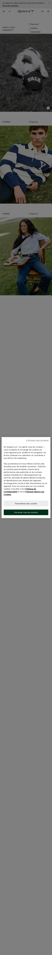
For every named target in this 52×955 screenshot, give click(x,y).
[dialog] (26, 477)
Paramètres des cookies (26, 503)
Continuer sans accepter (37, 440)
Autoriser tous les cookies (26, 512)
